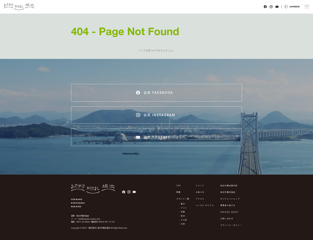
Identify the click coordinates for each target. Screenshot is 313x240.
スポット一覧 (182, 199)
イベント (200, 185)
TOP (178, 185)
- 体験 (182, 212)
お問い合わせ (226, 218)
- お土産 (183, 220)
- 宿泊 (182, 216)
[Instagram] (271, 6)
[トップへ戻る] (19, 7)
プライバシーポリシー (231, 225)
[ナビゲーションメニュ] (307, 6)
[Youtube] (277, 7)
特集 (178, 192)
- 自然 (182, 224)
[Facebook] (265, 6)
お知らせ (200, 192)
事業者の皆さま (227, 205)
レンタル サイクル (205, 205)
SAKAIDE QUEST (229, 212)
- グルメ (183, 208)
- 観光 (182, 204)
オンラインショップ (230, 199)
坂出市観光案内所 (229, 185)
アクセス (200, 199)
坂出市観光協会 (227, 192)
